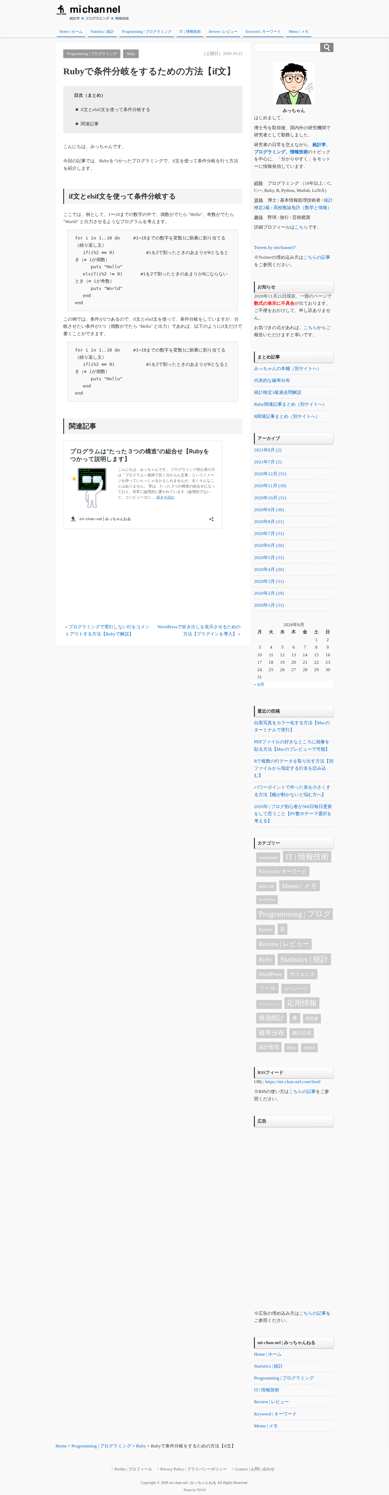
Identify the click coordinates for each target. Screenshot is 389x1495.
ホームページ (296, 988)
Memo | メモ (299, 32)
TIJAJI (201, 1490)
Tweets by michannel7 (275, 247)
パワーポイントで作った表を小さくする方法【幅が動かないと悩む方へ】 (292, 791)
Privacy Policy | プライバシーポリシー (193, 1469)
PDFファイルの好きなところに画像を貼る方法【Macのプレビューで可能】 (292, 745)
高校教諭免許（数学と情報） (302, 207)
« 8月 (259, 684)
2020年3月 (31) (269, 581)
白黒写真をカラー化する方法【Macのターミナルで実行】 (292, 726)
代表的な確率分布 (272, 380)
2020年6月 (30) (269, 545)
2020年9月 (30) (269, 509)
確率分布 (271, 1032)
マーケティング (269, 1004)
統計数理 (269, 1047)
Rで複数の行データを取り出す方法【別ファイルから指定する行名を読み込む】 (293, 768)
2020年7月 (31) (269, 533)
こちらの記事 (316, 257)
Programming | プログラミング (146, 32)
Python (265, 929)
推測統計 (271, 1017)
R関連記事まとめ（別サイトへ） (287, 416)
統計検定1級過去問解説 (277, 392)
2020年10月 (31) (270, 497)
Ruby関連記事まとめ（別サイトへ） (290, 404)
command (268, 857)
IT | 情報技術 (190, 32)
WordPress (270, 974)
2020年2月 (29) (269, 593)
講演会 (291, 1047)
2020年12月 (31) (270, 473)
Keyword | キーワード (263, 32)
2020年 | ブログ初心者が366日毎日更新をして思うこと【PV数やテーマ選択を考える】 (293, 813)
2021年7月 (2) (268, 461)
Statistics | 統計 (102, 32)
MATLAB (266, 887)
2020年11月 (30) (270, 485)
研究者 (312, 1018)
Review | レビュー (223, 32)
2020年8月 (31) (269, 521)
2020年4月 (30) (269, 569)
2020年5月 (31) (269, 557)
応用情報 (302, 1003)
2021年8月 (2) (268, 450)
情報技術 (299, 151)
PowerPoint (267, 899)
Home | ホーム (71, 32)
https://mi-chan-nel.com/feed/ (293, 1081)
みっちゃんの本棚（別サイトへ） (288, 368)
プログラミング (270, 151)
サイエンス (302, 974)
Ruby (131, 54)
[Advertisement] (152, 580)
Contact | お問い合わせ (255, 1469)
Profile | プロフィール (133, 1469)
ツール (267, 988)
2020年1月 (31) (269, 605)
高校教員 (309, 1047)
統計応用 (301, 1033)
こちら (301, 227)
